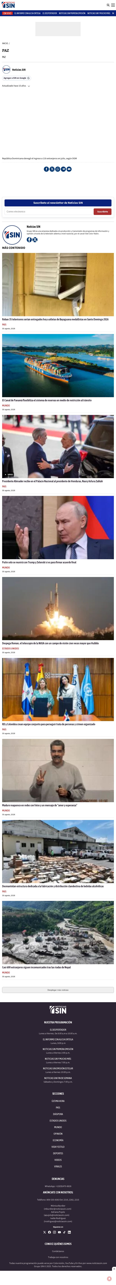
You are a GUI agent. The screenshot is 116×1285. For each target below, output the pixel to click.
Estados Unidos (10, 648)
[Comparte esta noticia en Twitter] (52, 169)
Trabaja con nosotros (58, 1257)
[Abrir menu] (113, 5)
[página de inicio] (8, 5)
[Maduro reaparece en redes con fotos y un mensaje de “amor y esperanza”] (58, 770)
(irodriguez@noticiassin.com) (58, 1221)
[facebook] (49, 1232)
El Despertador (50, 13)
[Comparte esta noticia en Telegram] (63, 169)
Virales (58, 1166)
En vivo (7, 13)
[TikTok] (64, 1232)
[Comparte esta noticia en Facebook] (46, 169)
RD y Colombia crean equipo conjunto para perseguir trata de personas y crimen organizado (48, 724)
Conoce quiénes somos (58, 1243)
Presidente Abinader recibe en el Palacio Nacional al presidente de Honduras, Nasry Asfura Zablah (52, 481)
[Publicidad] (58, 181)
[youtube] (59, 1232)
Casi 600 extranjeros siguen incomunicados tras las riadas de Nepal (36, 967)
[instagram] (54, 1232)
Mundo (6, 405)
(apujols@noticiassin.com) (56, 1215)
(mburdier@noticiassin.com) (57, 1208)
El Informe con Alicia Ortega (58, 1039)
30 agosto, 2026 (8, 328)
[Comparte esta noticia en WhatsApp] (57, 169)
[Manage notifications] (109, 1278)
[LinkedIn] (69, 1232)
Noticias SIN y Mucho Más (98, 13)
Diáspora (58, 1114)
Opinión (58, 1133)
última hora (58, 1100)
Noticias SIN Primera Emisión (72, 13)
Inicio (5, 43)
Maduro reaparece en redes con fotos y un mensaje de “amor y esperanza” (39, 805)
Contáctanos (58, 1251)
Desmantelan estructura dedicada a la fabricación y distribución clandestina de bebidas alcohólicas (53, 886)
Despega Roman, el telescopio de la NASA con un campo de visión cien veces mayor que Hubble (50, 643)
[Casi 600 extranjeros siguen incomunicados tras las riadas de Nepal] (58, 932)
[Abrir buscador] (108, 5)
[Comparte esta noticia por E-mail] (69, 169)
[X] (44, 1232)
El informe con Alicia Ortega (27, 13)
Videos (58, 1159)
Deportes (58, 1153)
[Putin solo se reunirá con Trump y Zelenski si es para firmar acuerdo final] (58, 527)
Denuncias (58, 1178)
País (4, 324)
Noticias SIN (19, 69)
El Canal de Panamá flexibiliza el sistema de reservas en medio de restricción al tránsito (47, 400)
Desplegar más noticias (58, 990)
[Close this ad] (114, 1269)
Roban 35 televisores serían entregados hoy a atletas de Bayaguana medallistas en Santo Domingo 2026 (55, 319)
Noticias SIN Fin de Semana (58, 1078)
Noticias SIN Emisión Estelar (58, 1068)
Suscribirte (102, 211)
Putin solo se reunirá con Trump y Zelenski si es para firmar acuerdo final (39, 562)
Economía (58, 1140)
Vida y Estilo (58, 1146)
